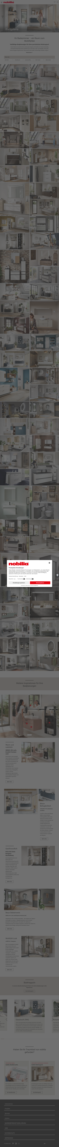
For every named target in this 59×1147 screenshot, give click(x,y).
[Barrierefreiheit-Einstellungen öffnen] (57, 575)
